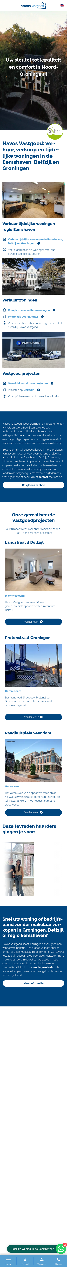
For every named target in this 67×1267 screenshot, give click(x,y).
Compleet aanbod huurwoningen (29, 310)
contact (43, 477)
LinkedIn (28, 389)
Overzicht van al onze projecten (28, 383)
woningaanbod (42, 967)
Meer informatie (33, 983)
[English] (62, 5)
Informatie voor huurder (23, 316)
